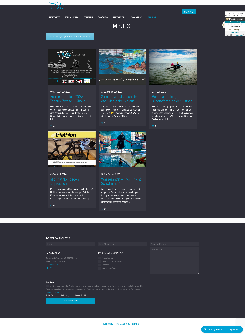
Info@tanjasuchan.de (53, 264)
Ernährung (105, 264)
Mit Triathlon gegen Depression (64, 181)
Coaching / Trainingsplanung (111, 261)
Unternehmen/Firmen (109, 268)
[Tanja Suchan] (57, 5)
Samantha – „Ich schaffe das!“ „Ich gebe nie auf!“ (119, 98)
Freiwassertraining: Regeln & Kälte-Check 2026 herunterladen (70, 36)
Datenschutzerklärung (127, 323)
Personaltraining (107, 258)
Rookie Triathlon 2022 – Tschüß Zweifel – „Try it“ (68, 98)
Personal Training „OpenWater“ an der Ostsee (172, 98)
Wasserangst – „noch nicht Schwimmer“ (121, 181)
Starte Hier (189, 11)
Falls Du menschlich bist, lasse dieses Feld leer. (67, 295)
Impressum (108, 323)
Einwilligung (51, 282)
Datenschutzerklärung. (53, 292)
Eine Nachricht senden (70, 300)
